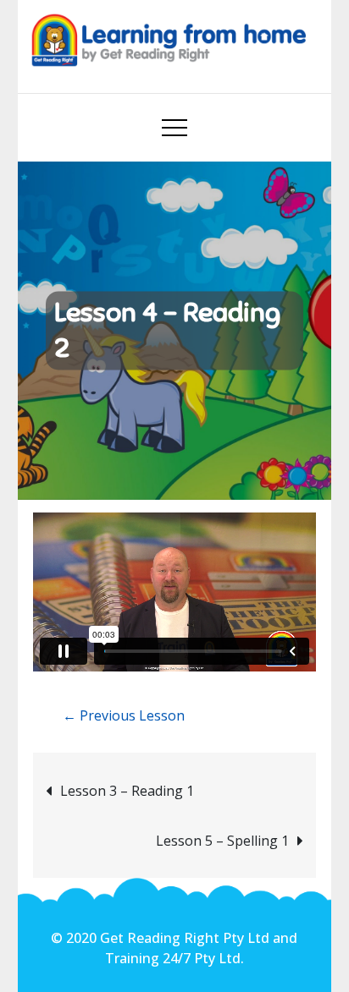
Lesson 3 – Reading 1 (127, 790)
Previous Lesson (124, 715)
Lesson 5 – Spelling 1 (222, 840)
